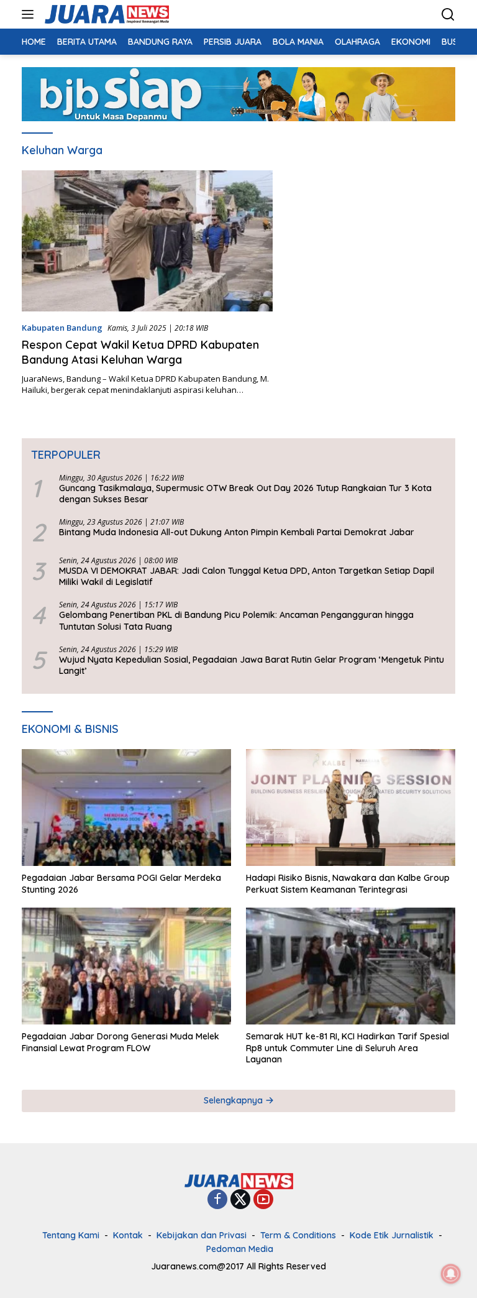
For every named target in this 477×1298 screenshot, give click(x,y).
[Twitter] (240, 1200)
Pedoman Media (239, 1248)
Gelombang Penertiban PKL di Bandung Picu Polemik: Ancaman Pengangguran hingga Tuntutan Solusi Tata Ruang (236, 620)
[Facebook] (217, 1200)
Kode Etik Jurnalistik (392, 1235)
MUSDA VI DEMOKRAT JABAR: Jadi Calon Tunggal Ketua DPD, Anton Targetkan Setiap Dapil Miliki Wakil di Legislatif (246, 576)
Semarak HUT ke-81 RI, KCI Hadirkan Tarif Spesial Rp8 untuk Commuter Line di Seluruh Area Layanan (347, 1047)
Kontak (128, 1235)
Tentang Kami (70, 1235)
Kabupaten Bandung (62, 327)
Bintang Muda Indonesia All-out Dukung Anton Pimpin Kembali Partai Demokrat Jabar (236, 532)
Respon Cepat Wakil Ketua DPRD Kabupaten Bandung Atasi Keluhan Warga (140, 352)
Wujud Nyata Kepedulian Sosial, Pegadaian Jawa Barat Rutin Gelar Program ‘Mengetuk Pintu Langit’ (251, 665)
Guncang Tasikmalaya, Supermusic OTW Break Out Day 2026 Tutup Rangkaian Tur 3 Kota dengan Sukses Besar (245, 493)
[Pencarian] (448, 14)
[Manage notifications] (451, 1274)
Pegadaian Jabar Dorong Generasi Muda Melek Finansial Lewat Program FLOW (120, 1042)
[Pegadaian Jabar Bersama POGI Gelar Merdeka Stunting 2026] (126, 808)
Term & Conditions (298, 1235)
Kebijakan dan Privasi (202, 1235)
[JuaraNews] (105, 14)
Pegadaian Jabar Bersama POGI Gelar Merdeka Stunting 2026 (121, 883)
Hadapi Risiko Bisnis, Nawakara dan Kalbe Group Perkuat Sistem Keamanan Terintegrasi (348, 883)
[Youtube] (263, 1200)
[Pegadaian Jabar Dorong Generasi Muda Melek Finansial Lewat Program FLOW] (126, 966)
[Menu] (30, 14)
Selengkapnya (234, 1100)
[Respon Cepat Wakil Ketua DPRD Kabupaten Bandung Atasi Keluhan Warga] (147, 240)
